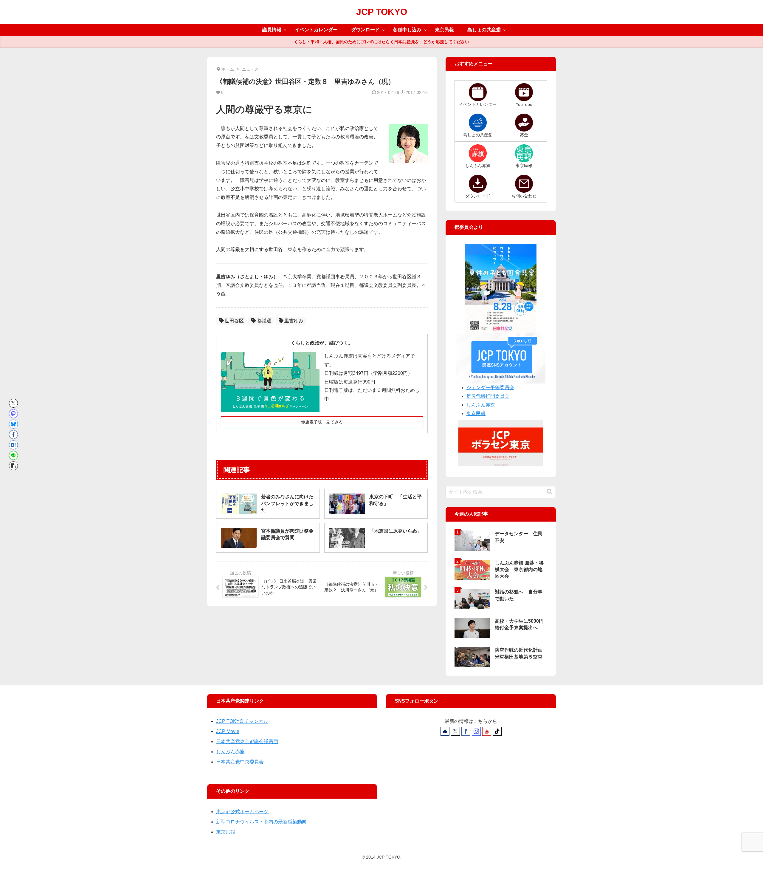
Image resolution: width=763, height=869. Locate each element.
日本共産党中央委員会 (240, 761)
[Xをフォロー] (455, 731)
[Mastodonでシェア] (13, 413)
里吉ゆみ (293, 320)
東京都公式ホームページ (242, 811)
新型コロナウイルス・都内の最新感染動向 (261, 821)
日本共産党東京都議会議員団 (247, 741)
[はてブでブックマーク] (13, 444)
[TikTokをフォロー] (497, 731)
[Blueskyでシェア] (13, 424)
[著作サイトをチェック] (445, 731)
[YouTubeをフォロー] (486, 731)
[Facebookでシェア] (13, 434)
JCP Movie (227, 731)
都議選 (264, 320)
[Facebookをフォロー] (465, 731)
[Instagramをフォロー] (476, 731)
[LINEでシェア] (13, 455)
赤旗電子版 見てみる (322, 422)
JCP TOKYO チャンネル (242, 721)
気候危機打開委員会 (487, 396)
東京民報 (476, 413)
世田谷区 (234, 320)
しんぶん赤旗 (480, 404)
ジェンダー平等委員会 (490, 387)
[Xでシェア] (13, 403)
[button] (13, 465)
